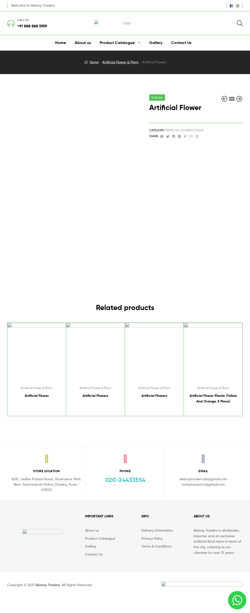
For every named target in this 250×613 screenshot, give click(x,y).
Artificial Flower (37, 395)
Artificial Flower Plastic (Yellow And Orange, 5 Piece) (213, 398)
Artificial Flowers (95, 395)
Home (94, 62)
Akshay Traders (47, 585)
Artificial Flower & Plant (120, 62)
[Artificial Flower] (225, 99)
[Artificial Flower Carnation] (239, 99)
